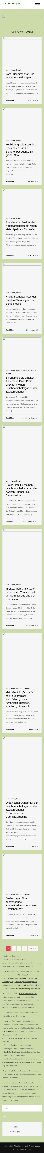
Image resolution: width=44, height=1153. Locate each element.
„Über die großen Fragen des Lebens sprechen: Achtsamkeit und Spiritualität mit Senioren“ (21, 985)
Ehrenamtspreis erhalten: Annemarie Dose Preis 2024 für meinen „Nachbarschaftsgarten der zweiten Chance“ (21, 384)
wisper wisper (11, 3)
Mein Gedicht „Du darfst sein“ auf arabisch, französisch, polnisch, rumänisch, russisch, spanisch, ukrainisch (20, 699)
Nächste (33, 948)
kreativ (18, 70)
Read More (10, 100)
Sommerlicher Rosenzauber (15, 1038)
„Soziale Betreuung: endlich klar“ (28, 989)
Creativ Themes (25, 1149)
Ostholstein (21, 959)
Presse (8, 374)
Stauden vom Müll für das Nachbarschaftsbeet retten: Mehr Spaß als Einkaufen (21, 226)
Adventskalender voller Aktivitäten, (17, 1062)
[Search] (38, 1108)
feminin (19, 370)
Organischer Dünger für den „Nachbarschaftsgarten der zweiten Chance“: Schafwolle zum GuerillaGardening (22, 809)
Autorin (5, 963)
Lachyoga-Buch (10, 1021)
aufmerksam (10, 70)
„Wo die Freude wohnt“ (28, 994)
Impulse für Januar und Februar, (16, 1025)
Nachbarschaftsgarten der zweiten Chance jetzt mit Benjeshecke (21, 300)
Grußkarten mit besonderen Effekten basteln (21, 1059)
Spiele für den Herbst (12, 1052)
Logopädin (28, 966)
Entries (13, 1127)
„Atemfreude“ (22, 975)
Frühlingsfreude (9, 1031)
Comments (14, 1131)
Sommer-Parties (10, 1045)
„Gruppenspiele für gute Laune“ (14, 978)
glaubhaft (26, 370)
